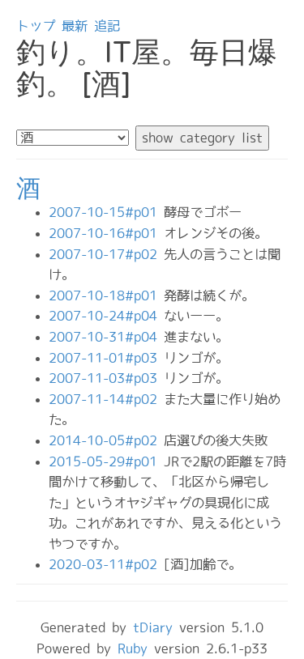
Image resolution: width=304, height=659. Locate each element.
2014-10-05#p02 (106, 440)
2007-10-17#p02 (106, 254)
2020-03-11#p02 (106, 564)
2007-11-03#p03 (106, 378)
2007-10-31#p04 (106, 336)
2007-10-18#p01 (106, 295)
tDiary (153, 627)
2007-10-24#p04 (106, 315)
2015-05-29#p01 (106, 461)
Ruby (133, 648)
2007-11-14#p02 (106, 399)
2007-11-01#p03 (106, 357)
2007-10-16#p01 (106, 233)
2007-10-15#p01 (106, 212)
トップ (35, 25)
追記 (107, 25)
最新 (75, 25)
